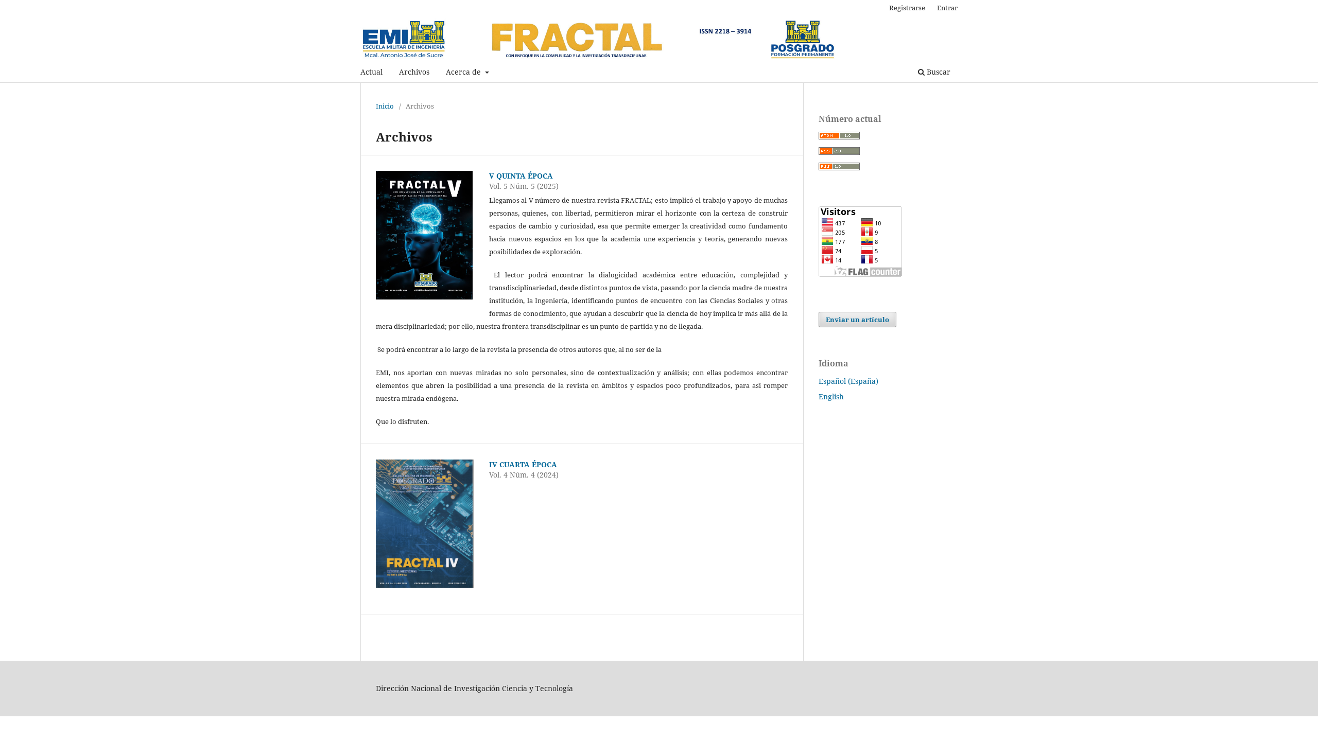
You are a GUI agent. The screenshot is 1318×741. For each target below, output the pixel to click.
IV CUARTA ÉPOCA (523, 464)
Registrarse (907, 7)
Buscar (937, 72)
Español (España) (848, 381)
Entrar (947, 7)
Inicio (385, 106)
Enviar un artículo (857, 319)
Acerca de (464, 72)
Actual (371, 72)
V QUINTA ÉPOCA (521, 176)
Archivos (414, 72)
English (831, 396)
